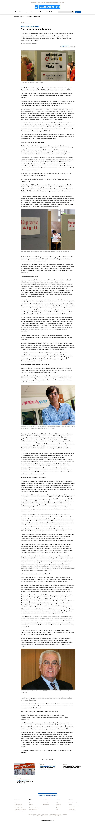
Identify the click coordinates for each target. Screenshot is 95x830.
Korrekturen (71, 809)
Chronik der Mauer (56, 815)
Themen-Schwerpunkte (20, 811)
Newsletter (58, 804)
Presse (70, 804)
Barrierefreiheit (72, 811)
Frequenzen (32, 811)
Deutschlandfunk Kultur (46, 2)
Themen (17, 11)
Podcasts (41, 11)
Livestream (31, 802)
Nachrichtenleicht (19, 807)
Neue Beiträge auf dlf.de (20, 809)
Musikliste (58, 807)
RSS (57, 809)
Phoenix (46, 815)
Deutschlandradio (35, 2)
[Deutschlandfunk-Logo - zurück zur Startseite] (47, 7)
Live (79, 11)
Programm (33, 11)
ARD (38, 815)
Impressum (64, 814)
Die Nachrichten (18, 806)
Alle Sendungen (18, 804)
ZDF (41, 815)
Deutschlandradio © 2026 (47, 820)
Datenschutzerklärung (43, 814)
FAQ (57, 802)
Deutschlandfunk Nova (58, 2)
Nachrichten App (33, 809)
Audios (31, 804)
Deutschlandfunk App (34, 807)
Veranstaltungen (59, 806)
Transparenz (72, 807)
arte (50, 815)
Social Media (46, 804)
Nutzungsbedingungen (55, 814)
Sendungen (25, 11)
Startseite (16, 16)
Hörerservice (46, 802)
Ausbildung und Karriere (74, 806)
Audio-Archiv (49, 11)
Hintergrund (22, 16)
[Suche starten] (73, 12)
